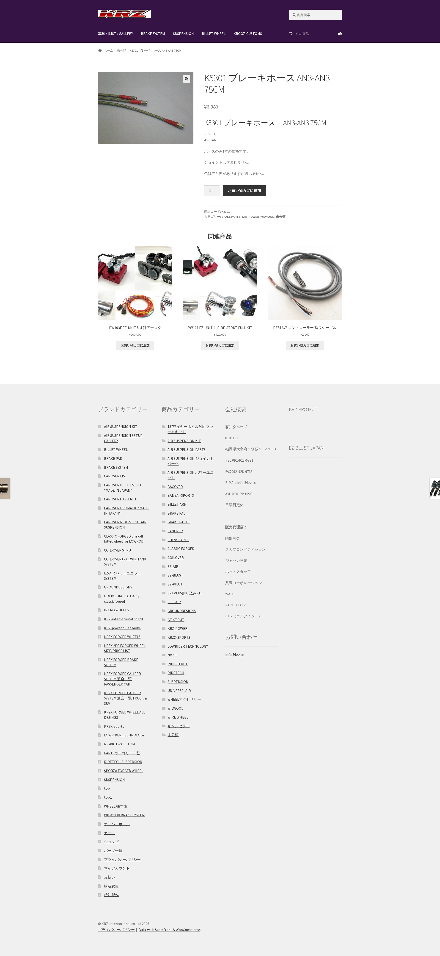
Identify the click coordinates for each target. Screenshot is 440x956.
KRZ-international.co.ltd (123, 619)
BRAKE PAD (113, 458)
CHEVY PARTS (178, 540)
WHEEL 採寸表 (115, 806)
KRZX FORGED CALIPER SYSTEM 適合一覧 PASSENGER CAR (122, 678)
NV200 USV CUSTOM (119, 744)
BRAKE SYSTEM (153, 33)
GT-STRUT (176, 619)
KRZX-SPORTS (179, 637)
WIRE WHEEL (178, 717)
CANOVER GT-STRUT (120, 499)
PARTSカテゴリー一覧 (122, 753)
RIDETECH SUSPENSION (123, 761)
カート (109, 833)
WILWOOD (267, 217)
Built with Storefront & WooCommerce (169, 929)
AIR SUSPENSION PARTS (187, 449)
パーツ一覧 (113, 850)
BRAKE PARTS (231, 217)
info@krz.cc (234, 654)
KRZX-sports (114, 726)
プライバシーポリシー (122, 859)
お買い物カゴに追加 (244, 190)
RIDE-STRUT (178, 664)
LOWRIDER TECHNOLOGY (124, 735)
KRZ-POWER (250, 217)
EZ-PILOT (175, 584)
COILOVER (176, 557)
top (107, 788)
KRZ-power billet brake (122, 628)
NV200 (172, 655)
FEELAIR (174, 601)
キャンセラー (179, 726)
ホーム (108, 50)
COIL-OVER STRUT (118, 550)
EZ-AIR (173, 566)
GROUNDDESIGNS (118, 587)
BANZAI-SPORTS (181, 495)
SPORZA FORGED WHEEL (123, 770)
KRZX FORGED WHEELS (122, 636)
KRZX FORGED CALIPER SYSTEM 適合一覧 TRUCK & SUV (125, 698)
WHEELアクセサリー (184, 699)
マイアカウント (117, 868)
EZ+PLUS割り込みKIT (185, 593)
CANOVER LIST (115, 476)
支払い (109, 877)
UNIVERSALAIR (179, 690)
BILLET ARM (177, 504)
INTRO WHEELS (116, 610)
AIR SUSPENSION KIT (121, 426)
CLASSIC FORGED (181, 548)
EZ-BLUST (175, 575)
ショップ (111, 841)
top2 (108, 797)
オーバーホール (117, 824)
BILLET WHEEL (214, 33)
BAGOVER (175, 486)
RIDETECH (176, 672)
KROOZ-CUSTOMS (248, 33)
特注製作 (111, 894)
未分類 (121, 50)
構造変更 (111, 886)
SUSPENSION (183, 33)
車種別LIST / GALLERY (115, 33)
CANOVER (175, 531)
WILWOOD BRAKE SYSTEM (124, 815)
